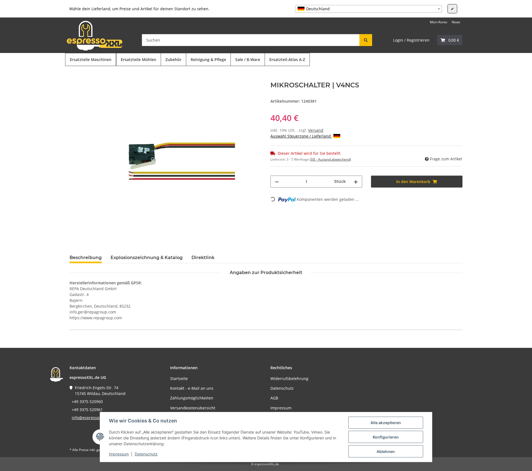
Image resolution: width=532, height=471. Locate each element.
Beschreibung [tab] (86, 257)
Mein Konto (438, 22)
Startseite (179, 378)
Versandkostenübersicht (192, 408)
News (456, 22)
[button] (449, 40)
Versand (315, 130)
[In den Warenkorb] (74, 78)
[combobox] (368, 9)
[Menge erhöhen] (356, 181)
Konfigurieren (386, 437)
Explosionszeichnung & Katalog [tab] (147, 257)
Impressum (119, 454)
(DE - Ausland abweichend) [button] (330, 159)
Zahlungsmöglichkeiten (191, 398)
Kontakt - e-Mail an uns (191, 388)
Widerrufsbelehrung (289, 378)
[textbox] (368, 8)
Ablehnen (386, 451)
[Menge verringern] (277, 181)
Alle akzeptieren (385, 422)
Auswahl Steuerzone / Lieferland (301, 136)
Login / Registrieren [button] (411, 40)
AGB (274, 398)
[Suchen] (365, 40)
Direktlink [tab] (202, 257)
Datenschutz (146, 454)
